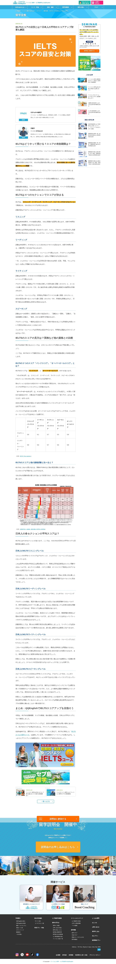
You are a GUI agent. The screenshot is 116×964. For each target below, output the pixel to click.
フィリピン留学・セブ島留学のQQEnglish (62, 961)
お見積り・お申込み (98, 2)
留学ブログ (74, 932)
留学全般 (46, 11)
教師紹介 (18, 932)
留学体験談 (74, 939)
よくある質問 (95, 918)
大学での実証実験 (76, 923)
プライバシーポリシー (94, 955)
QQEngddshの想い (21, 921)
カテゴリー (39, 11)
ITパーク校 (38, 921)
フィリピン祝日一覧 (58, 938)
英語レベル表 (19, 927)
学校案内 (18, 918)
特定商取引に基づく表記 (81, 955)
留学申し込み (95, 931)
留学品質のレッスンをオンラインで (31, 904)
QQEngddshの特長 (21, 923)
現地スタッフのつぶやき (78, 937)
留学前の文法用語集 (58, 934)
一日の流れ (19, 934)
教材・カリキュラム (21, 925)
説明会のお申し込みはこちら (58, 847)
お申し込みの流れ (57, 927)
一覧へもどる (46, 801)
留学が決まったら (57, 930)
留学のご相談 (56, 925)
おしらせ (94, 922)
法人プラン (95, 935)
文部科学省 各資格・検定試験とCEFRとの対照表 (32, 529)
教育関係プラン (96, 940)
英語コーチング (84, 904)
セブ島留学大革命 (76, 921)
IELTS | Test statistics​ (25, 456)
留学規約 (64, 955)
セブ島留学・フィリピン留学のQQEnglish (25, 11)
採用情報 (71, 955)
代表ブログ (74, 935)
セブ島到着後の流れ (58, 936)
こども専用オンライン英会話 (58, 904)
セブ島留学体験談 (57, 918)
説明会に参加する (89, 50)
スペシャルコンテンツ (77, 918)
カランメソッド (20, 930)
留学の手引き (55, 922)
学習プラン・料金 (39, 927)
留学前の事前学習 (57, 932)
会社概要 (58, 955)
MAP (99, 949)
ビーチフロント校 (39, 923)
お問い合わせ (95, 927)
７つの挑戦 (74, 925)
